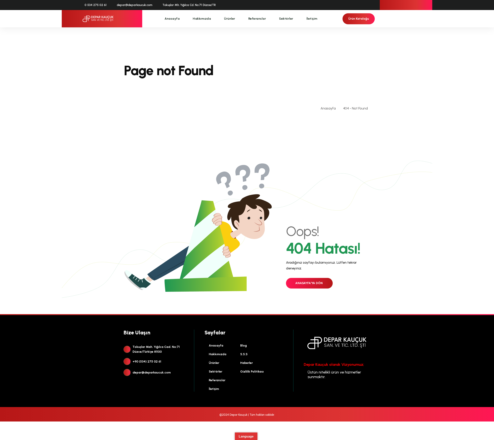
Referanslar (257, 18)
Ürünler (229, 18)
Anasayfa (172, 18)
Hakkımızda (202, 18)
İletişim (311, 18)
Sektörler (286, 18)
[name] (98, 18)
